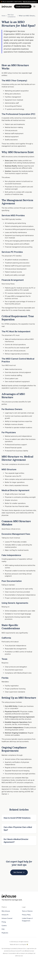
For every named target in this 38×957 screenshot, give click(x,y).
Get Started (17, 872)
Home (3, 15)
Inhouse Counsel (7, 918)
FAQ (3, 929)
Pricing (4, 922)
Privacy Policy (26, 914)
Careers (4, 925)
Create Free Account (22, 6)
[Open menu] (34, 6)
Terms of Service (27, 911)
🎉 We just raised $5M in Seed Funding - (19, 1)
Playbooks (5, 933)
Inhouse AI (5, 914)
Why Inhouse (6, 911)
